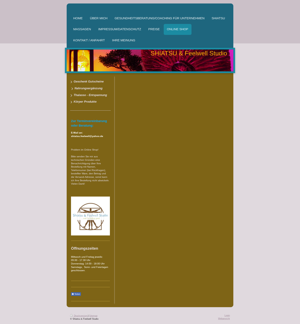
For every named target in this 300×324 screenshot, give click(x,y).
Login (227, 315)
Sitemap (93, 316)
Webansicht (224, 318)
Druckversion (80, 316)
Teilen (77, 294)
